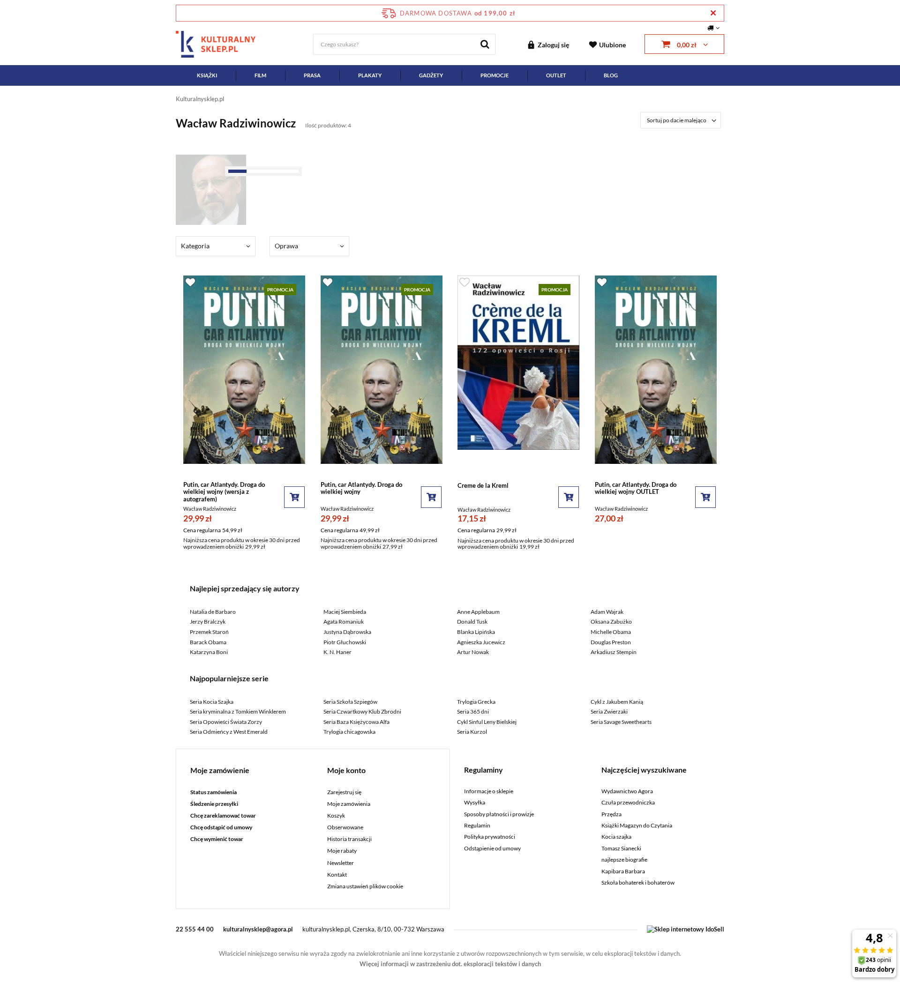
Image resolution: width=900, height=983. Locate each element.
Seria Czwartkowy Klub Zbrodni (362, 711)
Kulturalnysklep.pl (200, 99)
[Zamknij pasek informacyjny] (713, 12)
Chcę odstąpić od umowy (221, 827)
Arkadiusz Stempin (614, 651)
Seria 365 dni (473, 711)
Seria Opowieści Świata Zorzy (226, 721)
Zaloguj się (553, 45)
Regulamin (477, 825)
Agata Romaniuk (343, 621)
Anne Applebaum (478, 611)
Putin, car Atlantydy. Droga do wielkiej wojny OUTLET (635, 488)
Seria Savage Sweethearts (621, 721)
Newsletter (340, 863)
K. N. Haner (337, 651)
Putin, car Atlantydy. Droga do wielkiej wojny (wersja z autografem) (224, 492)
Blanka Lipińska (476, 631)
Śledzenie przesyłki (214, 804)
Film (260, 75)
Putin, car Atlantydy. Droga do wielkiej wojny (361, 488)
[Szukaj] (484, 44)
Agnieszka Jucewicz (481, 642)
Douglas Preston (611, 642)
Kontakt (337, 874)
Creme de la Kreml (483, 485)
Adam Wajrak (607, 611)
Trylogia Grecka (476, 701)
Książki (207, 75)
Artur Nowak (473, 651)
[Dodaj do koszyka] (294, 497)
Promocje (494, 75)
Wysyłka (474, 802)
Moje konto (346, 770)
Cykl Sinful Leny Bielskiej (487, 721)
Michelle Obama (611, 631)
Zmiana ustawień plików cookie (365, 886)
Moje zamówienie (219, 770)
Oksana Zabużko (611, 621)
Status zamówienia (213, 792)
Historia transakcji (349, 839)
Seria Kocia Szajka (211, 701)
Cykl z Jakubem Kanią (617, 701)
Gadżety (431, 75)
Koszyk (336, 815)
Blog (611, 75)
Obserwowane (345, 827)
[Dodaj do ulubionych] (190, 282)
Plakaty (370, 75)
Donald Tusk (472, 621)
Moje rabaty (342, 851)
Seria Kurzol (472, 731)
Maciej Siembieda (344, 611)
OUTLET (556, 75)
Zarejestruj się (344, 792)
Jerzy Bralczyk (207, 621)
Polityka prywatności (489, 837)
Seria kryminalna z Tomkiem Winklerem (238, 711)
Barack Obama (208, 642)
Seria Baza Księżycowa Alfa (356, 721)
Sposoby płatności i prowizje (499, 814)
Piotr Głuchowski (344, 642)
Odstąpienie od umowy (492, 848)
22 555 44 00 (195, 929)
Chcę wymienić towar (216, 839)
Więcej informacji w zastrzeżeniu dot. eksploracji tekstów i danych (450, 964)
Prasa (312, 75)
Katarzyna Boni (209, 651)
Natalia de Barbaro (213, 611)
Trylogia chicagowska (349, 731)
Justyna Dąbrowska (347, 631)
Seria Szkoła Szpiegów (350, 701)
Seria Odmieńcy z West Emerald (229, 731)
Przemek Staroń (209, 631)
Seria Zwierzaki (609, 711)
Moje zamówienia (348, 804)
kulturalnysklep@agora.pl (258, 929)
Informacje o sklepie (488, 791)
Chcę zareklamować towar (223, 815)
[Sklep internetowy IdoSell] (685, 929)
